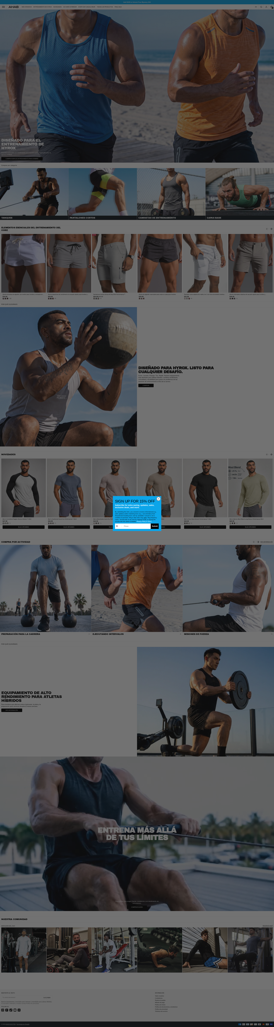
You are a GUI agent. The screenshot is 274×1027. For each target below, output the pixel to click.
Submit (155, 526)
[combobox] (119, 526)
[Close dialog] (158, 499)
